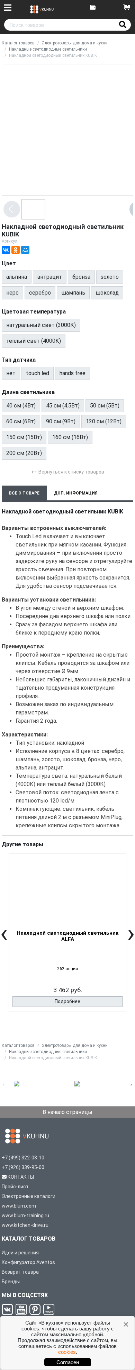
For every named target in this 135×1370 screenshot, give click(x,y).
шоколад (107, 292)
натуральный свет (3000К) (41, 325)
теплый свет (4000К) (33, 341)
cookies (67, 1352)
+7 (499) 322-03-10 (23, 1157)
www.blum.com (19, 1206)
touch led (37, 373)
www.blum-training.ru (25, 1215)
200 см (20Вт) (24, 453)
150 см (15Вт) (24, 437)
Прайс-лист (15, 1186)
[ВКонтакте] (6, 250)
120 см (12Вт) (104, 421)
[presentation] (4, 938)
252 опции (67, 968)
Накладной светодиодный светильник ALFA (67, 936)
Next (129, 1083)
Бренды (11, 1281)
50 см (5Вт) (104, 405)
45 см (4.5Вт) (63, 405)
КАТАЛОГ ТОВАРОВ (28, 1238)
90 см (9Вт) (60, 421)
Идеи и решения (20, 1252)
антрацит (49, 277)
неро (12, 292)
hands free (73, 373)
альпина (16, 277)
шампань (73, 292)
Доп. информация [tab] (76, 493)
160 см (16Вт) (70, 437)
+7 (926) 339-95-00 (23, 1167)
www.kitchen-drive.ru (25, 1225)
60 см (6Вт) (21, 421)
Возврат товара (20, 1272)
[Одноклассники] (15, 250)
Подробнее (67, 1001)
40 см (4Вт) (21, 405)
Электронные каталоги (28, 1196)
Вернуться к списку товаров (67, 471)
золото (110, 277)
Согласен (67, 1362)
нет (11, 373)
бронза (81, 277)
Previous (5, 1083)
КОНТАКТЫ (21, 1177)
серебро (40, 292)
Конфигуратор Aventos (28, 1262)
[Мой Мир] (25, 250)
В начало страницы (67, 1112)
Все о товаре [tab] (24, 493)
